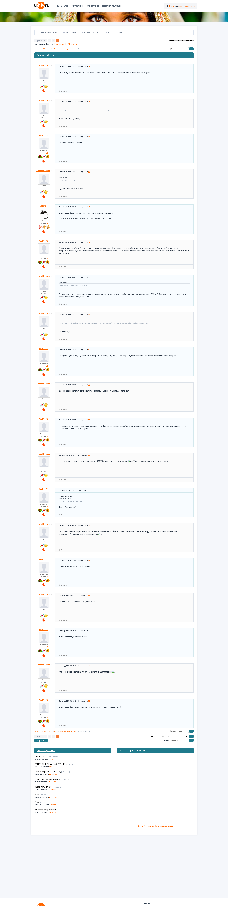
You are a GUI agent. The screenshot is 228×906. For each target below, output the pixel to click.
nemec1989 (53, 774)
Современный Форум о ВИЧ (43, 49)
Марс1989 (53, 782)
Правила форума (92, 32)
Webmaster (59, 44)
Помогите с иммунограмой (47, 779)
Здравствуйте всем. (84, 49)
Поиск (122, 32)
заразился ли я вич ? (44, 787)
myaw (51, 767)
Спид (37, 802)
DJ (66, 44)
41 (89, 66)
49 (89, 350)
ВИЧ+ (56, 49)
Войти (171, 6)
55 (89, 560)
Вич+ (37, 794)
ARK (70, 44)
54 (89, 525)
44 (89, 172)
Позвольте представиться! (67, 49)
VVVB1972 (43, 135)
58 (89, 666)
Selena (43, 205)
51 (89, 420)
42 (89, 101)
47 (89, 277)
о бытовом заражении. (45, 809)
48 (89, 314)
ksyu (75, 44)
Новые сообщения (48, 32)
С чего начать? (41, 756)
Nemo (51, 759)
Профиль (64, 91)
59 (89, 701)
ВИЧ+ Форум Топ (46, 750)
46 (89, 242)
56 (89, 595)
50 (89, 385)
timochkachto (43, 65)
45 (89, 207)
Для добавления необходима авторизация (155, 826)
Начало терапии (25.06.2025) (48, 771)
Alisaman (52, 805)
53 (89, 490)
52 (89, 455)
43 (89, 137)
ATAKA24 (52, 812)
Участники (71, 32)
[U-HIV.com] (114, 17)
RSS (109, 32)
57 (89, 631)
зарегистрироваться (186, 6)
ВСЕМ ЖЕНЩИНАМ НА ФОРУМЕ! (50, 764)
